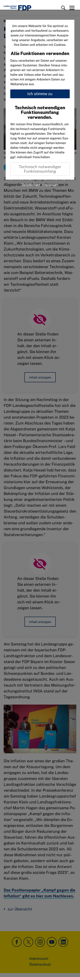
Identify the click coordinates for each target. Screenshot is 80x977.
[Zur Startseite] (17, 8)
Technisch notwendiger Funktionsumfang (40, 169)
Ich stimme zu (39, 93)
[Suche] (63, 8)
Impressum (50, 185)
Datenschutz (31, 185)
